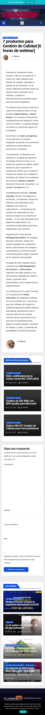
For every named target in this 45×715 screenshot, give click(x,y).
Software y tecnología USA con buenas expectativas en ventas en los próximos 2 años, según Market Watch (21, 652)
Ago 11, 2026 (12, 608)
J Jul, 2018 (12, 407)
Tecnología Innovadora (13, 645)
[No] (42, 708)
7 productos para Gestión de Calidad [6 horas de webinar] (22, 46)
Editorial (16, 56)
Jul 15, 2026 (12, 675)
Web (5, 539)
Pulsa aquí (30, 2)
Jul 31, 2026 (12, 655)
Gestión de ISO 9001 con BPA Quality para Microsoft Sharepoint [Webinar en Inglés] (21, 404)
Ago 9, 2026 (11, 632)
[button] (40, 23)
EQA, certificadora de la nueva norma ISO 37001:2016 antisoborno (22, 378)
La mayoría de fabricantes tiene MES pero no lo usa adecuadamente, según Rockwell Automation (19, 672)
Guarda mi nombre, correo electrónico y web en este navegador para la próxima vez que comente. (22, 559)
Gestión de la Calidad (10, 37)
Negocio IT (9, 622)
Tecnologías (30, 665)
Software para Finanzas (13, 599)
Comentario (9, 464)
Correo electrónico (11, 524)
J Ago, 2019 (12, 383)
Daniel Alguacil (27, 608)
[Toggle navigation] (22, 23)
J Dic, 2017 (12, 432)
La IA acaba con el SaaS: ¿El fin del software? (21, 626)
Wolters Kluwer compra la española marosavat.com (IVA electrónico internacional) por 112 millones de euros (22, 605)
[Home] (4, 23)
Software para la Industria (14, 665)
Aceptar (23, 712)
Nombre (7, 510)
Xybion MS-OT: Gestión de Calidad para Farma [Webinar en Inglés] (22, 428)
